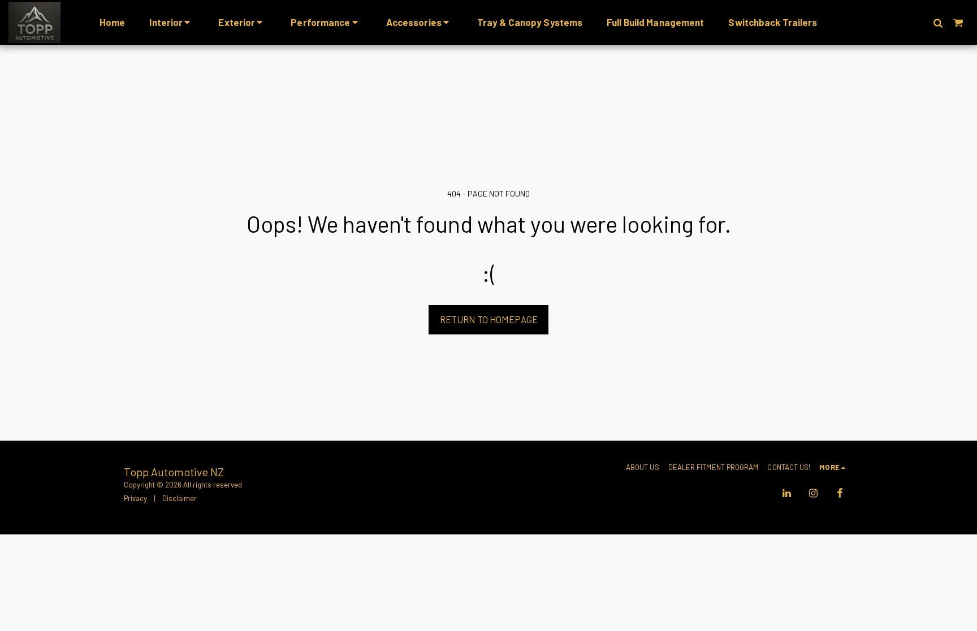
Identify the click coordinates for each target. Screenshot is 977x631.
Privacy (135, 498)
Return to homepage (489, 319)
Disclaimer (179, 498)
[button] (937, 23)
